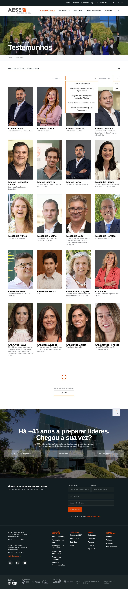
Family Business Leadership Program (81, 103)
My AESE (94, 3)
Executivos (74, 538)
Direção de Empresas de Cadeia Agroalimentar (81, 90)
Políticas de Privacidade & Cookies (91, 582)
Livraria (91, 545)
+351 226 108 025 (17, 552)
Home (10, 57)
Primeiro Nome (73, 485)
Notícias (109, 536)
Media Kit (78, 582)
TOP (116, 413)
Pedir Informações (105, 454)
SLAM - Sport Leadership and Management (81, 109)
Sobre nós (92, 535)
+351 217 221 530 (17, 539)
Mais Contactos (13, 556)
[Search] (122, 3)
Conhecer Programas (22, 454)
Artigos (109, 540)
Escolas (76, 3)
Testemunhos (111, 547)
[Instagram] (17, 562)
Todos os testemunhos (82, 84)
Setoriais (73, 542)
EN (117, 3)
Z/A (116, 88)
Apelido (93, 485)
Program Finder (47, 11)
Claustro (91, 538)
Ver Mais (64, 393)
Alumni (68, 3)
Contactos (103, 3)
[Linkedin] (10, 562)
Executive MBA (58, 536)
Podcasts (110, 543)
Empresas (85, 3)
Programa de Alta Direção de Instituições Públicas (82, 97)
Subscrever (75, 510)
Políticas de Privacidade (92, 516)
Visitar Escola (64, 454)
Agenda (91, 542)
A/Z (116, 84)
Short (72, 545)
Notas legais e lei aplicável (109, 582)
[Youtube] (24, 562)
